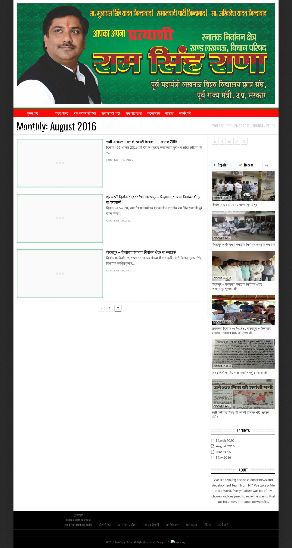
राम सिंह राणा (172, 524)
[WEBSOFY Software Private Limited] (178, 542)
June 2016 (223, 452)
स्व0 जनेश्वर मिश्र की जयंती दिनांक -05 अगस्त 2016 (141, 141)
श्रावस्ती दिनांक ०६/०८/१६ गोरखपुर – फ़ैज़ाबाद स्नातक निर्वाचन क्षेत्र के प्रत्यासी (153, 199)
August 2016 (225, 446)
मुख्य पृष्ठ (78, 514)
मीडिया (207, 524)
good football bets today (32, 129)
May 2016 (223, 457)
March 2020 (225, 440)
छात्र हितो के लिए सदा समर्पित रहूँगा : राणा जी (239, 372)
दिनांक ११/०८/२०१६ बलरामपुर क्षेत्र (234, 204)
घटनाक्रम (191, 524)
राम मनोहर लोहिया (127, 524)
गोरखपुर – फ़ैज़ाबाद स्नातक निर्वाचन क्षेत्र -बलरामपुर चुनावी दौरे (237, 286)
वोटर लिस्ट (105, 524)
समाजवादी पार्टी (151, 524)
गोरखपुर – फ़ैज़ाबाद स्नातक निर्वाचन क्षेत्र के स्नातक (141, 252)
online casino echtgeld (33, 121)
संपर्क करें (223, 524)
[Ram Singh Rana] (146, 53)
